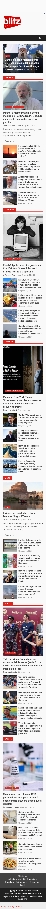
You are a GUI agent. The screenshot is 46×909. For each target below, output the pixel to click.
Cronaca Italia (18, 107)
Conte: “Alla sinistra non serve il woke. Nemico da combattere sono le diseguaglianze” (10, 420)
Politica (8, 52)
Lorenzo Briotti (11, 410)
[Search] (40, 38)
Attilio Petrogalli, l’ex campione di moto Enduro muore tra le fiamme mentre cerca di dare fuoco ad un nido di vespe (10, 182)
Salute (16, 788)
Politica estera (18, 52)
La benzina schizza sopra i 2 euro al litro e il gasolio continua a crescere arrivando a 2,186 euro (10, 300)
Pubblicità (9, 882)
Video (8, 507)
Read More (9, 141)
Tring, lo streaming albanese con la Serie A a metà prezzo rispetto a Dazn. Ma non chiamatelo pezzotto (10, 728)
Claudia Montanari (12, 807)
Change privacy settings (11, 906)
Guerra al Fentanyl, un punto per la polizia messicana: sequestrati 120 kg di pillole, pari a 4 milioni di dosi (10, 167)
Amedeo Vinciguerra (15, 70)
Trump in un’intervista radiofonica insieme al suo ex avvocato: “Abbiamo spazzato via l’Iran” (10, 435)
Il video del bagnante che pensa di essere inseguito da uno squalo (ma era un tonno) (10, 592)
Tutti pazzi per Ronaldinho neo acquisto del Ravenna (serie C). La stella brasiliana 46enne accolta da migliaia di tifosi (23, 632)
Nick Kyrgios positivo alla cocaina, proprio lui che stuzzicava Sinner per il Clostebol (10, 697)
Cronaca (8, 107)
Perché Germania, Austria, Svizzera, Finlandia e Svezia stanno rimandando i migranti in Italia (10, 466)
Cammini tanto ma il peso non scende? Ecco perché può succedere (10, 848)
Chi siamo (22, 876)
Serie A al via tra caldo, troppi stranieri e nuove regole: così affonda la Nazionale (10, 561)
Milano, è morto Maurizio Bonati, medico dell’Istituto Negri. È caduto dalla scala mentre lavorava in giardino (23, 95)
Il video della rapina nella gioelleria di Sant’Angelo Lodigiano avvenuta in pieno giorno (10, 545)
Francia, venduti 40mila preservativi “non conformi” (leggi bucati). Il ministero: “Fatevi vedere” (10, 151)
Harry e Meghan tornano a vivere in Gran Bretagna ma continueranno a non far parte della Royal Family (10, 576)
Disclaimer (35, 882)
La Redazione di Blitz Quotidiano (22, 879)
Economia (16, 259)
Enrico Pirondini (11, 672)
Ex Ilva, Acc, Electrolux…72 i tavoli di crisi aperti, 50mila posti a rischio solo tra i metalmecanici (10, 285)
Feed (22, 885)
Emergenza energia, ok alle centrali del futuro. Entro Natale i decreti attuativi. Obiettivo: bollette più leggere (10, 315)
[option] (23, 58)
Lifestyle (9, 788)
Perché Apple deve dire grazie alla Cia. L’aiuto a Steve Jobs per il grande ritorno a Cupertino (23, 238)
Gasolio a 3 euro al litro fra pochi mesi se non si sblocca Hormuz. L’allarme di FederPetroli (10, 331)
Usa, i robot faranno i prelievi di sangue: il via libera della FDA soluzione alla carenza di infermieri (10, 832)
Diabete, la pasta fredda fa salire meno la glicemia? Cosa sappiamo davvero (10, 863)
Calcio (8, 653)
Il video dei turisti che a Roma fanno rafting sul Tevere (23, 496)
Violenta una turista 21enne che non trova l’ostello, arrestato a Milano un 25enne (10, 198)
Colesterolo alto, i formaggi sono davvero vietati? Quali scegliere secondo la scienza (10, 817)
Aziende (8, 259)
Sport (14, 653)
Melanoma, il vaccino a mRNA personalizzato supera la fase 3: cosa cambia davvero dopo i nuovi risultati (23, 767)
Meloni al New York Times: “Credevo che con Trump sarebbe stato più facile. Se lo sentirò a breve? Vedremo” (23, 370)
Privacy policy (22, 882)
